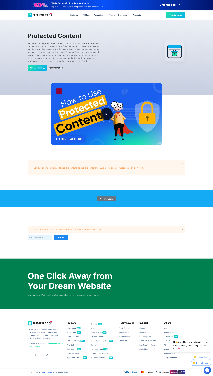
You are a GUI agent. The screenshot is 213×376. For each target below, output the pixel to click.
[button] (183, 163)
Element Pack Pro (56, 343)
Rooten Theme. (37, 346)
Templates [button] (98, 15)
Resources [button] (122, 15)
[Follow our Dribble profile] (47, 355)
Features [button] (74, 15)
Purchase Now (36, 68)
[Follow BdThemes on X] (35, 355)
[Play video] (106, 114)
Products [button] (137, 15)
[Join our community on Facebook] (30, 355)
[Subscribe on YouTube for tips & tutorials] (41, 355)
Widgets (86, 15)
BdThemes (47, 372)
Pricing (112, 15)
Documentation (55, 68)
